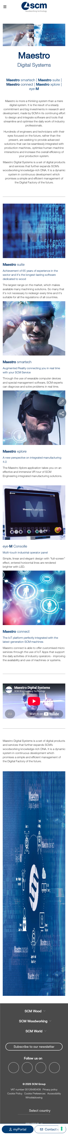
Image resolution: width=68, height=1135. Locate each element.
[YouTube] (27, 1067)
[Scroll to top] (61, 1112)
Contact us (53, 1129)
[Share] (61, 413)
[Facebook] (13, 1067)
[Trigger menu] (5, 6)
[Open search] (63, 7)
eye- (34, 89)
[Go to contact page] (61, 401)
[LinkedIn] (40, 1067)
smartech (20, 80)
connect (16, 631)
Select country (39, 1110)
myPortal (19, 1129)
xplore (48, 84)
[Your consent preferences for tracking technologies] (61, 1128)
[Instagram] (54, 1067)
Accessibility (54, 1093)
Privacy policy (50, 1089)
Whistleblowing (34, 1097)
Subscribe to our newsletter (34, 1046)
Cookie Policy (14, 1093)
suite (49, 80)
